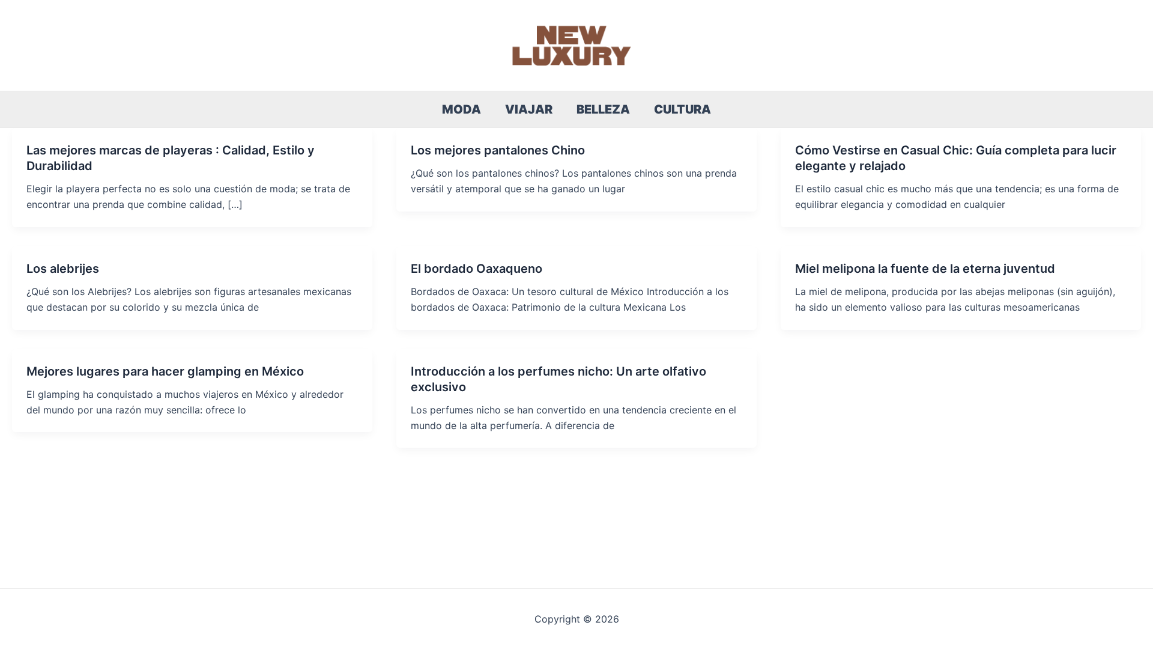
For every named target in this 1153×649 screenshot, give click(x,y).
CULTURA (682, 109)
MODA (461, 109)
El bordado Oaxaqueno (476, 268)
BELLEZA (603, 109)
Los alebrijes (62, 268)
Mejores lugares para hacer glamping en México (165, 371)
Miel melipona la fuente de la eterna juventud (925, 268)
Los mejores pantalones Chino (498, 150)
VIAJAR (528, 109)
